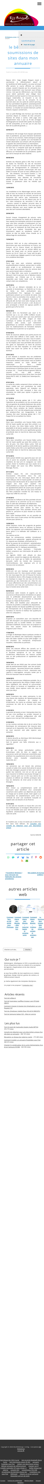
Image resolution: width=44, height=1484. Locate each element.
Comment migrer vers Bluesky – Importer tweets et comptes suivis (25, 926)
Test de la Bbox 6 (10, 998)
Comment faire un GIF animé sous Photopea (10, 922)
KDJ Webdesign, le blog (10, 37)
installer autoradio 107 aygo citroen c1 (13, 1468)
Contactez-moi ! (27, 985)
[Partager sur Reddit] (40, 857)
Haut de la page (29, 45)
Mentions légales (28, 1480)
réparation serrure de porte (19, 1476)
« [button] (13, 876)
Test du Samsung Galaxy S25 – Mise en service (20, 1014)
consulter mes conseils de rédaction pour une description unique (23, 826)
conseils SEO (15, 1470)
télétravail (14, 1474)
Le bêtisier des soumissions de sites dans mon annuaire (23, 55)
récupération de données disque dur (14, 1472)
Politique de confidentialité (15, 1480)
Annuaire (38, 1480)
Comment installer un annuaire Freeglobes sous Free (22, 1040)
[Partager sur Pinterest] (36, 857)
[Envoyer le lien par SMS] (13, 857)
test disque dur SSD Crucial (9, 1460)
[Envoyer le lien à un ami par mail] (27, 860)
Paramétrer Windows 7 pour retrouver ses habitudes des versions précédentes (13, 876)
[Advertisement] (12, 1085)
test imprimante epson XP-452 (20, 1462)
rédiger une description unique (28, 1464)
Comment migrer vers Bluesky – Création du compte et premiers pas (33, 927)
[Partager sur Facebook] (32, 857)
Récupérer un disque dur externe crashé (18, 1037)
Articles (20, 1451)
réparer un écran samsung (29, 1474)
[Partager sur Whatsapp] (8, 857)
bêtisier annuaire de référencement (13, 1466)
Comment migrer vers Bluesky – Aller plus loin (17, 923)
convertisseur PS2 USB (29, 1470)
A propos (2, 1480)
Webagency (20, 1482)
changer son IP (33, 1466)
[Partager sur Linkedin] (28, 857)
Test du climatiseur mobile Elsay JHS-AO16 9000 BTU (22, 1011)
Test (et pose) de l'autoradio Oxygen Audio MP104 (21, 1027)
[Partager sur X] (18, 857)
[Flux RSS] (22, 860)
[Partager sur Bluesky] (23, 857)
